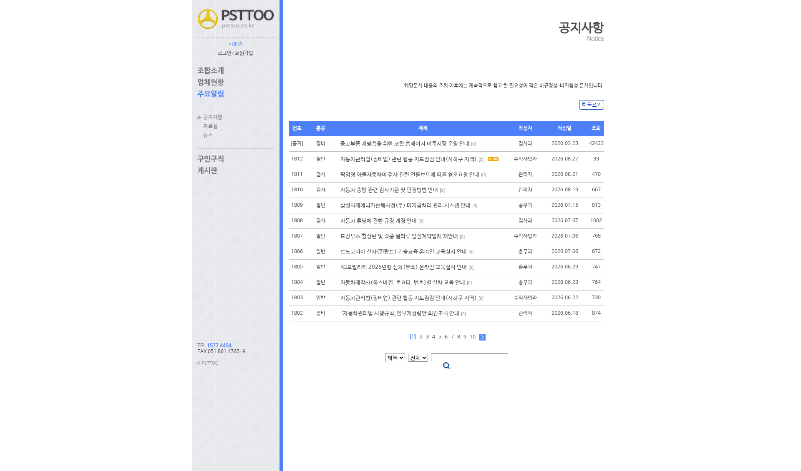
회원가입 (244, 53)
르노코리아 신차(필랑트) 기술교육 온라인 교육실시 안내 (403, 252)
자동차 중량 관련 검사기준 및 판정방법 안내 (389, 190)
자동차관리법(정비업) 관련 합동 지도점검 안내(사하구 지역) (408, 159)
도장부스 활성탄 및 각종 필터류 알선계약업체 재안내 (399, 236)
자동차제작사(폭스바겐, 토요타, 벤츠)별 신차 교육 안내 (402, 283)
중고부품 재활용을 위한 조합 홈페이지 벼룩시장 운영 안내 (404, 144)
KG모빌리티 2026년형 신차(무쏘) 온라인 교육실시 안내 (403, 267)
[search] (447, 366)
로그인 (225, 53)
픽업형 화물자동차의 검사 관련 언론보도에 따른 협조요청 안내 (409, 175)
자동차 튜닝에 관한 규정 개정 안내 (378, 221)
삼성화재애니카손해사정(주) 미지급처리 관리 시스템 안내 (405, 206)
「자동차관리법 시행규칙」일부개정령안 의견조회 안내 (399, 314)
